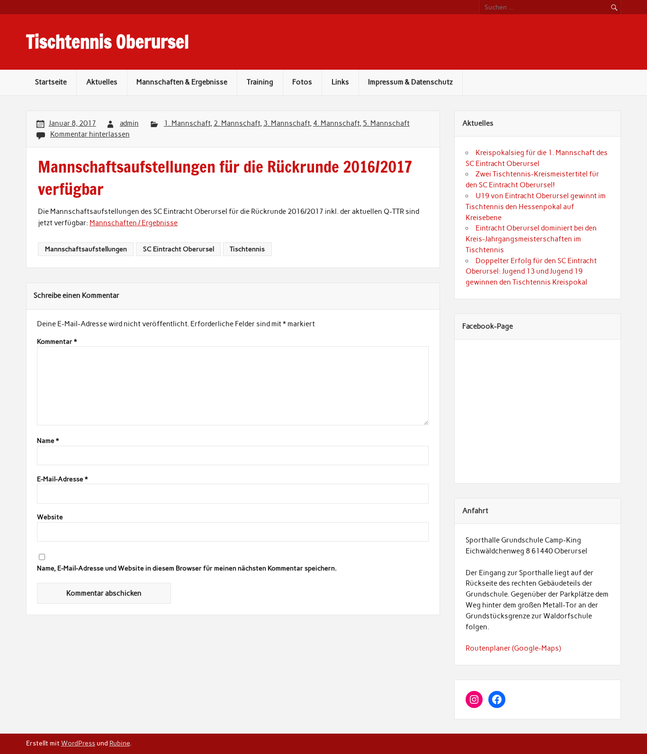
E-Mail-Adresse (62, 479)
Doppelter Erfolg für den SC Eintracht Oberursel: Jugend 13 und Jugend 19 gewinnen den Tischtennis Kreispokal (531, 272)
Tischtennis (247, 249)
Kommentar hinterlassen (90, 134)
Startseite (51, 82)
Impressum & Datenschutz (410, 82)
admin (129, 123)
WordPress (78, 743)
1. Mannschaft (187, 123)
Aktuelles (101, 82)
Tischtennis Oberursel (107, 42)
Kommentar (57, 342)
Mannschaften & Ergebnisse (181, 82)
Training (260, 82)
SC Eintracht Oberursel (178, 249)
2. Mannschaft (237, 123)
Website (50, 517)
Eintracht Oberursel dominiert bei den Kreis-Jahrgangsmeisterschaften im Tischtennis (531, 239)
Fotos (302, 82)
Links (340, 82)
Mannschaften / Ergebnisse (134, 223)
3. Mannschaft (286, 123)
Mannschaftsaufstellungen (86, 249)
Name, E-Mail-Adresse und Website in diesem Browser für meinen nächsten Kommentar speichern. (187, 568)
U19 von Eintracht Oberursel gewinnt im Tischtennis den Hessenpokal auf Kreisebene (536, 207)
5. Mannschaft (386, 123)
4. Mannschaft (336, 123)
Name (48, 441)
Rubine (119, 743)
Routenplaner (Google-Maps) (513, 648)
